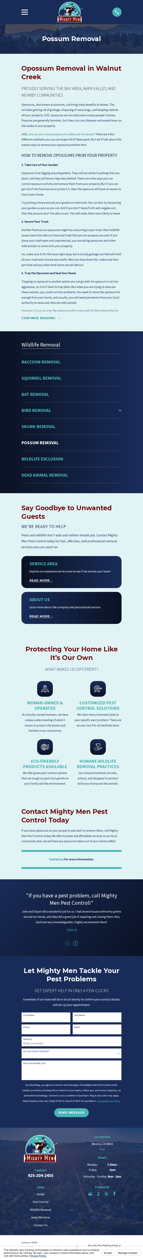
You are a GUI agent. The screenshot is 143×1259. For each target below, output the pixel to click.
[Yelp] (106, 1194)
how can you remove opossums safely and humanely (60, 134)
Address (27, 1039)
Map (102, 1149)
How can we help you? (34, 1063)
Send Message (71, 1112)
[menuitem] (71, 362)
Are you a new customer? (36, 1051)
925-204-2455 (40, 1175)
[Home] (70, 12)
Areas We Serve (40, 1217)
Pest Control (40, 1202)
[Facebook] (114, 1194)
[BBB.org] (98, 1194)
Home (40, 1194)
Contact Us (41, 1225)
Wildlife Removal (40, 1210)
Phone (26, 1027)
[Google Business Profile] (90, 1194)
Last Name (79, 1015)
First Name (28, 1015)
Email (77, 1027)
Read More (39, 580)
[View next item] (75, 943)
